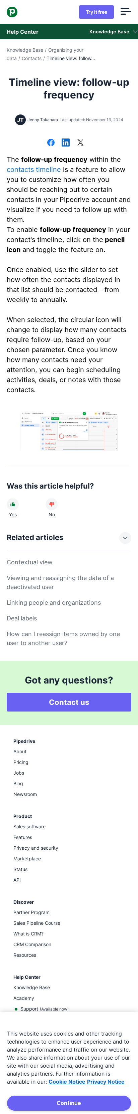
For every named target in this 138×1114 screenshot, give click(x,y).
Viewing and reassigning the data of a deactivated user (60, 582)
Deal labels (22, 618)
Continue (69, 1103)
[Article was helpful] (13, 504)
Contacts (32, 58)
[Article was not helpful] (52, 504)
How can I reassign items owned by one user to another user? (63, 638)
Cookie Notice (67, 1081)
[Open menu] (126, 12)
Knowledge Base (25, 50)
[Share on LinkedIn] (66, 143)
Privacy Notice (106, 1081)
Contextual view (30, 562)
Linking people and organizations (54, 602)
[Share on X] (80, 143)
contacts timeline (34, 170)
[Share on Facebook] (51, 143)
